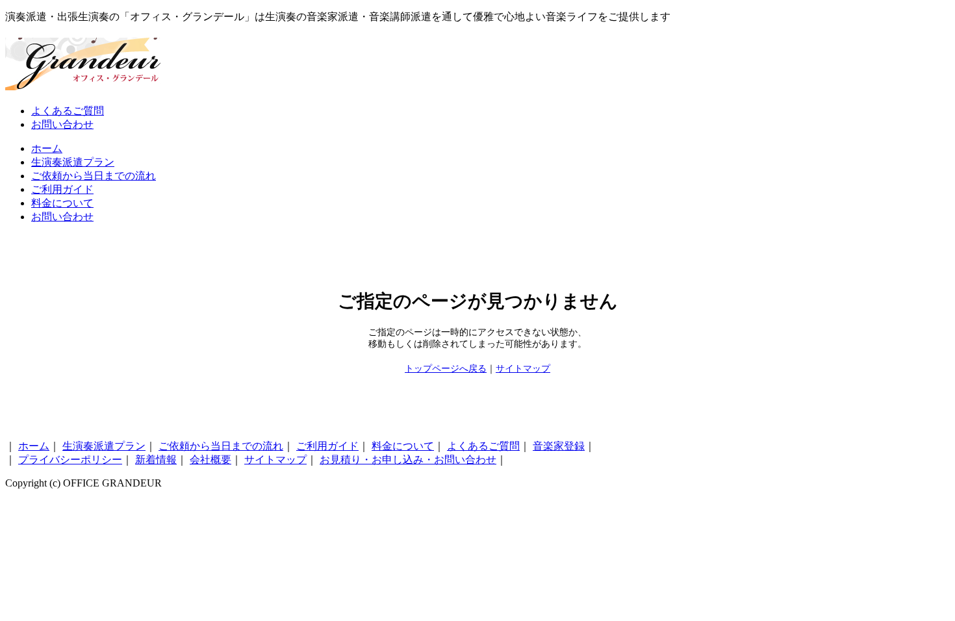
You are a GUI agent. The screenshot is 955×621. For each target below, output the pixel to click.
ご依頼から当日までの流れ (93, 175)
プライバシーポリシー (70, 459)
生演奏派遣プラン (72, 162)
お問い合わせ (62, 124)
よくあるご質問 (67, 110)
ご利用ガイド (62, 189)
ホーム (46, 148)
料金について (62, 203)
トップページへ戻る (446, 369)
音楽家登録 (559, 445)
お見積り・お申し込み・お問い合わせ (408, 459)
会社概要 (210, 459)
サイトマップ (523, 369)
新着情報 (156, 459)
